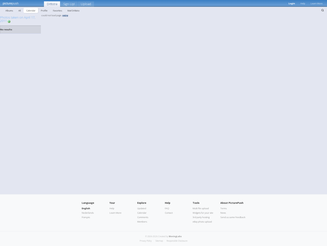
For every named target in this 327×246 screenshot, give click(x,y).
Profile (44, 10)
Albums (9, 10)
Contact (169, 212)
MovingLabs (175, 236)
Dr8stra (52, 4)
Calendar (30, 10)
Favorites (57, 10)
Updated (141, 208)
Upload (86, 4)
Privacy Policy (146, 240)
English (86, 208)
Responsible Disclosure (177, 240)
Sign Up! (69, 4)
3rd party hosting (201, 217)
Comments (142, 217)
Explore (141, 202)
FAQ (167, 208)
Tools (196, 202)
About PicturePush (231, 202)
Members (142, 221)
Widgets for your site (203, 212)
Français (86, 217)
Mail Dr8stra (73, 10)
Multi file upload (201, 208)
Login (292, 3)
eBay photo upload (202, 221)
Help (302, 3)
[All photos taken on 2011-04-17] (9, 21)
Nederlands (88, 212)
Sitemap (159, 240)
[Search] (322, 10)
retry (65, 15)
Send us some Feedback (232, 217)
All (19, 10)
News (223, 212)
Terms (223, 208)
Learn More (317, 3)
